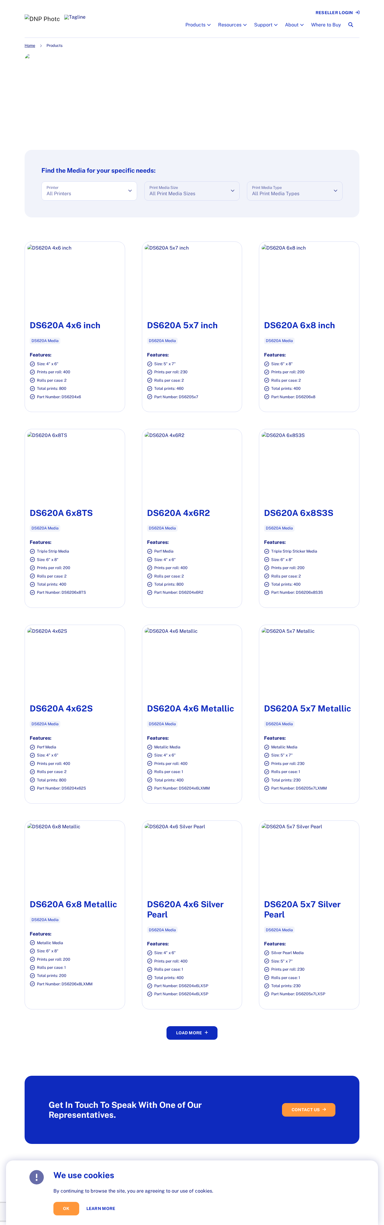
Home (30, 45)
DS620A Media (45, 340)
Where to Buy (326, 25)
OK (66, 1208)
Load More (189, 1032)
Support (263, 25)
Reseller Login (334, 12)
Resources (230, 25)
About (291, 25)
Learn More (101, 1208)
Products (195, 25)
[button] (208, 25)
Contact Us (306, 1109)
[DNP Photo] (42, 19)
